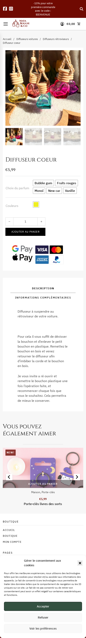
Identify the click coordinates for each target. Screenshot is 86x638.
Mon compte (12, 541)
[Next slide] (77, 477)
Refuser (43, 617)
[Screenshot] (43, 468)
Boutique (10, 535)
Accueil (7, 39)
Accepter (43, 606)
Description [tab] (43, 288)
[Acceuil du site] (21, 24)
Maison (35, 492)
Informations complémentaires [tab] (43, 297)
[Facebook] (5, 8)
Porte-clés (48, 492)
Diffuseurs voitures (27, 39)
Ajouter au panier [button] (43, 483)
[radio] (43, 183)
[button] (80, 563)
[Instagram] (11, 8)
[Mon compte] (62, 24)
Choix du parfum (17, 188)
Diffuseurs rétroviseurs (56, 39)
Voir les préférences (43, 628)
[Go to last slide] (9, 477)
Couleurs (12, 205)
